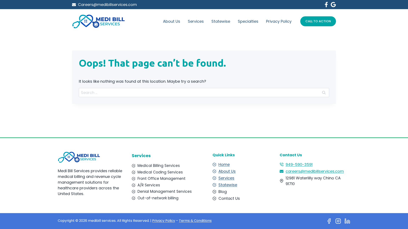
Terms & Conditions (195, 220)
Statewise (220, 21)
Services (196, 21)
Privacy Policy (279, 21)
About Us (171, 21)
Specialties (248, 21)
